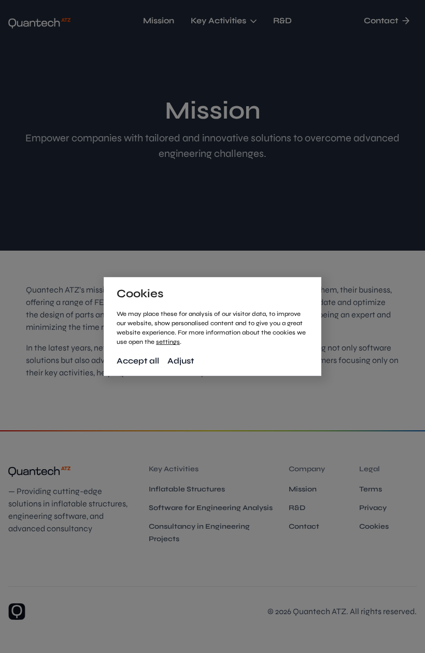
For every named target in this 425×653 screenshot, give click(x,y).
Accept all (138, 361)
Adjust (180, 361)
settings (168, 341)
